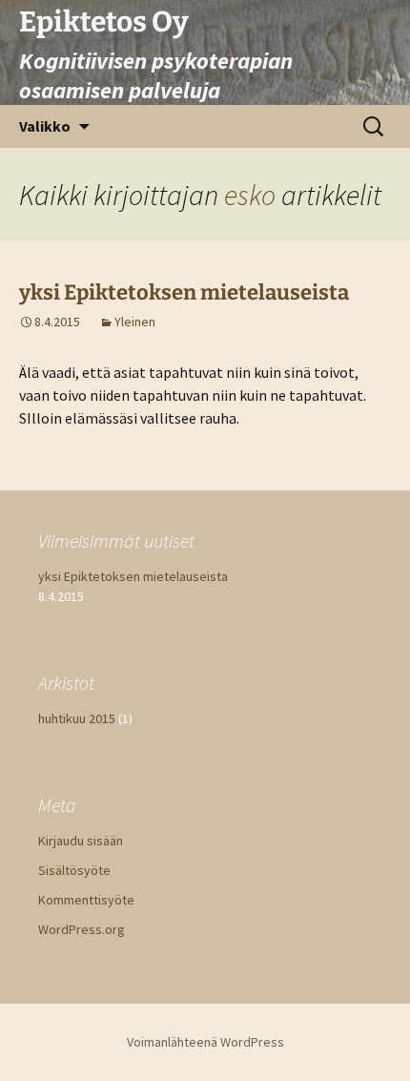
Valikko (45, 125)
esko (250, 195)
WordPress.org (81, 929)
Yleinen (134, 321)
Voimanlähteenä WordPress (205, 1041)
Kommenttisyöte (86, 899)
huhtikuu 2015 (76, 718)
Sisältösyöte (74, 870)
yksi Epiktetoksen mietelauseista (184, 292)
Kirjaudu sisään (80, 840)
